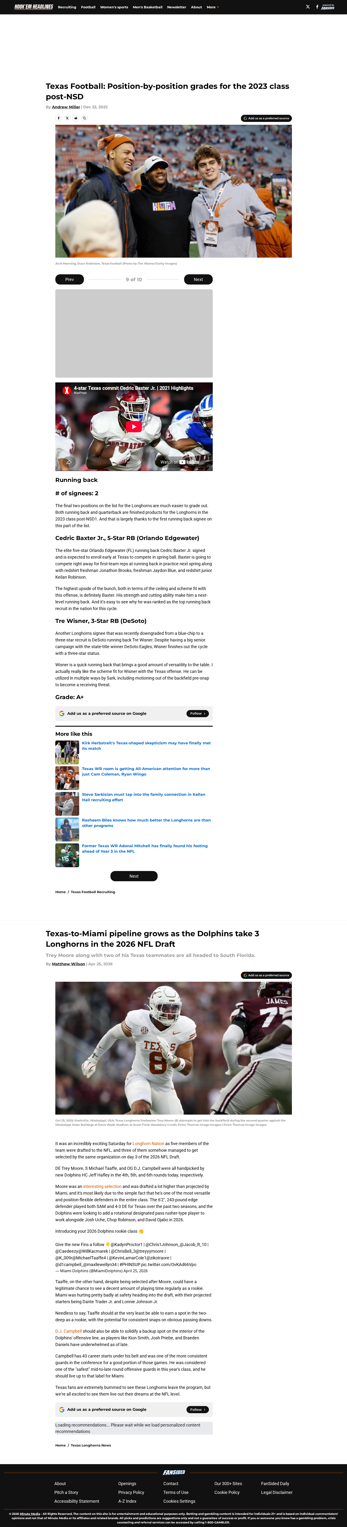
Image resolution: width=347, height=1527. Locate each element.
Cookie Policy (227, 1492)
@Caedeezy (66, 1251)
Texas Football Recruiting (93, 892)
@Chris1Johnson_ (162, 1244)
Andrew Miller (66, 107)
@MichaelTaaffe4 (89, 1257)
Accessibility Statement (76, 1501)
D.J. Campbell (69, 1331)
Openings (127, 1483)
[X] (308, 7)
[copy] (84, 118)
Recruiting (67, 7)
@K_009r (63, 1257)
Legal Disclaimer (277, 1492)
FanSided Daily (275, 1483)
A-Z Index (127, 1501)
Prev (69, 279)
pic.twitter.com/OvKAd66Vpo (168, 1264)
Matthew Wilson (68, 964)
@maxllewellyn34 (100, 1264)
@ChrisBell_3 (123, 1251)
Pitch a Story (66, 1492)
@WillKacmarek (93, 1251)
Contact (170, 1483)
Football (88, 7)
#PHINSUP (129, 1264)
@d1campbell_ (69, 1264)
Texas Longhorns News (91, 1445)
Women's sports (114, 7)
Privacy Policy (131, 1492)
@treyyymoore (150, 1251)
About (196, 7)
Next (198, 279)
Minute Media (30, 1514)
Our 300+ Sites (228, 1483)
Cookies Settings (179, 1501)
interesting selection (102, 1186)
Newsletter (176, 7)
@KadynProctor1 (127, 1244)
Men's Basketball (147, 7)
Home (60, 892)
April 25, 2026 (136, 1270)
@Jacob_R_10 (193, 1244)
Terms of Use (176, 1492)
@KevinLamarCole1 (127, 1257)
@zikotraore (157, 1257)
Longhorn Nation (148, 1143)
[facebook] (317, 7)
